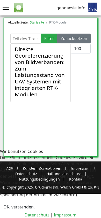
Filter (49, 38)
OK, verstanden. (19, 207)
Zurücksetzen (74, 38)
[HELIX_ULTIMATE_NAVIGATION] (4, 7)
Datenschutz (37, 215)
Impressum (65, 215)
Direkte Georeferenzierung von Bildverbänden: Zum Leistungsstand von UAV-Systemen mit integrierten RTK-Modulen (40, 71)
